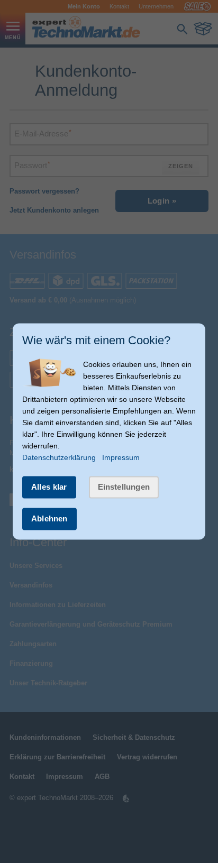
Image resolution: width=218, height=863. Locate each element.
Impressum (121, 457)
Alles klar (49, 486)
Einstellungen (124, 486)
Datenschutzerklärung (59, 457)
